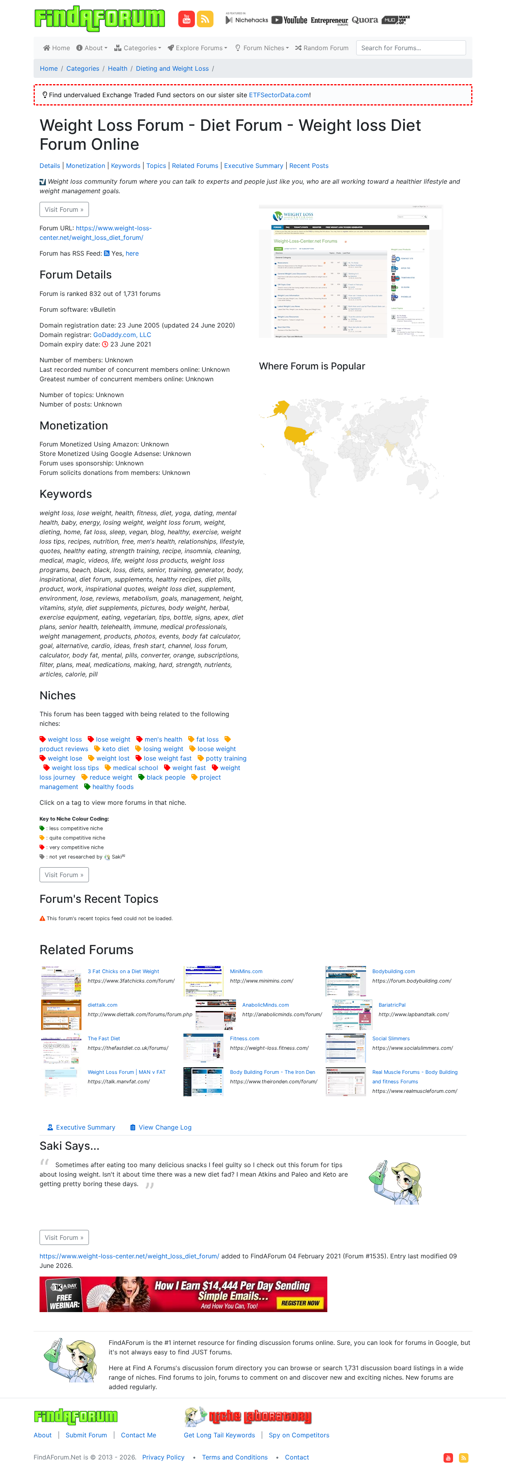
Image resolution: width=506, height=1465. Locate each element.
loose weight (217, 749)
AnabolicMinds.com (265, 1005)
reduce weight (111, 777)
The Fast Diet (104, 1038)
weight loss (65, 739)
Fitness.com (244, 1038)
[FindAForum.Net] (76, 1416)
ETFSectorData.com (279, 95)
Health (117, 68)
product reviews (64, 749)
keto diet (115, 749)
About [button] (93, 48)
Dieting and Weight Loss (172, 68)
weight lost (113, 758)
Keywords (125, 165)
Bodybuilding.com (393, 971)
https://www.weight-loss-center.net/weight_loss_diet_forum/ (129, 1256)
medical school (135, 768)
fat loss (207, 739)
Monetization (85, 165)
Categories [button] (139, 48)
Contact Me (138, 1435)
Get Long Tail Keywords (219, 1435)
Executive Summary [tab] (84, 1127)
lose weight (113, 739)
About (43, 1435)
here (132, 253)
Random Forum (325, 48)
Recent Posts (309, 165)
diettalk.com (102, 1005)
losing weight (163, 749)
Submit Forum (86, 1435)
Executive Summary (253, 165)
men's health (163, 739)
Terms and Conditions (235, 1457)
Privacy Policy (163, 1457)
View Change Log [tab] (164, 1127)
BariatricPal (392, 1005)
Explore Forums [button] (198, 48)
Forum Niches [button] (263, 48)
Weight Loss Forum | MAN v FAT (127, 1072)
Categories (82, 68)
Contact (297, 1457)
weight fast (189, 768)
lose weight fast (168, 758)
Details (50, 165)
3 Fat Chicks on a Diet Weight (123, 971)
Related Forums (195, 165)
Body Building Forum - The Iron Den (272, 1072)
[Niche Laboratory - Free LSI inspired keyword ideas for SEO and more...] (248, 1416)
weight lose (65, 758)
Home (61, 47)
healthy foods (113, 787)
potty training (226, 758)
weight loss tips (75, 768)
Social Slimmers (391, 1038)
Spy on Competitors (299, 1435)
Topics (156, 165)
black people (166, 777)
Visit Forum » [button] (64, 209)
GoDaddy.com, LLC (122, 335)
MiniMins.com (246, 971)
